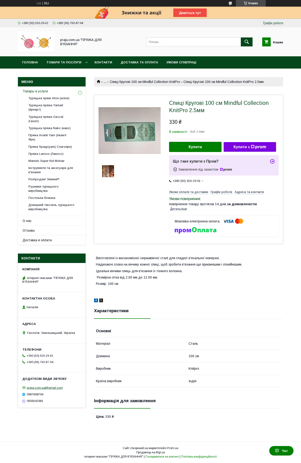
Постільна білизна (41, 198)
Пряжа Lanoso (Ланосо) (45, 154)
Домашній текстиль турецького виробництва (51, 207)
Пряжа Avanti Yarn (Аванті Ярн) (47, 137)
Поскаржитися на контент (162, 456)
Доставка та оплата (139, 62)
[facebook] (96, 301)
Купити (195, 147)
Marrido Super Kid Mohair (46, 161)
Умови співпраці (181, 62)
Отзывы (29, 230)
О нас (27, 221)
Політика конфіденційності (199, 456)
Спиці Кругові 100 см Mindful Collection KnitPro (145, 82)
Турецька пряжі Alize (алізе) (48, 98)
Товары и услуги (35, 91)
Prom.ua (172, 448)
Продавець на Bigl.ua (150, 452)
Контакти (103, 62)
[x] (101, 301)
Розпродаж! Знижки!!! (43, 179)
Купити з (242, 147)
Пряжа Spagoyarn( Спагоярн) (50, 146)
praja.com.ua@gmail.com (45, 387)
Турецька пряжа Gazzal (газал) (45, 119)
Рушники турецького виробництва (43, 189)
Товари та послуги (63, 62)
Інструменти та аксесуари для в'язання (50, 170)
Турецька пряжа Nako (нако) (49, 128)
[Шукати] (247, 41)
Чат (285, 451)
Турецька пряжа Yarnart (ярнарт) (45, 107)
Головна (30, 62)
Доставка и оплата (37, 240)
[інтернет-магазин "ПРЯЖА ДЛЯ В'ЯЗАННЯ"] (36, 50)
